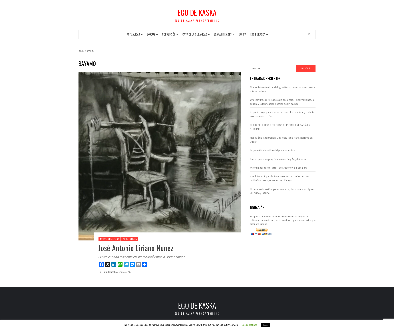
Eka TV (242, 34)
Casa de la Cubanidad (194, 34)
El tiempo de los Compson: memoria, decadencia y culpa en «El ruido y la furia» (282, 191)
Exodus (151, 34)
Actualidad (133, 34)
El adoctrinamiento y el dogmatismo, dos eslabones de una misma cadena (282, 89)
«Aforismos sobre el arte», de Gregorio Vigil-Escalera (278, 167)
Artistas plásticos (109, 239)
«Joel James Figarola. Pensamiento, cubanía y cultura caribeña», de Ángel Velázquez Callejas (279, 178)
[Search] (309, 34)
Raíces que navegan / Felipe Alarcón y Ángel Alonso (278, 159)
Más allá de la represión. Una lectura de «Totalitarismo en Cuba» (281, 139)
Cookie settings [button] (249, 324)
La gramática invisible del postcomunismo (273, 150)
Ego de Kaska (197, 12)
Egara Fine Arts (223, 34)
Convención (168, 34)
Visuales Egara (130, 239)
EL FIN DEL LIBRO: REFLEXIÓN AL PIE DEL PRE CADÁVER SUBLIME (280, 127)
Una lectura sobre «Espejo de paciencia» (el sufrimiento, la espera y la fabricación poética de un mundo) (282, 102)
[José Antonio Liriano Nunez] (159, 156)
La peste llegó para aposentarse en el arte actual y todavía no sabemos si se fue (282, 114)
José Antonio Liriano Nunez (135, 247)
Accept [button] (265, 325)
